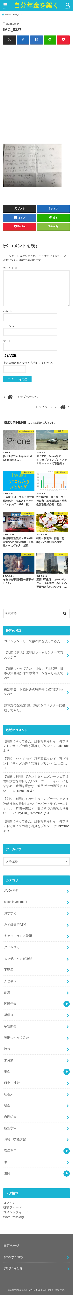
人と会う (10, 981)
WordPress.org (13, 1217)
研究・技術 (12, 1082)
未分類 (8, 1060)
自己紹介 (10, 1116)
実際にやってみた (16, 1037)
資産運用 (10, 1150)
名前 (7, 311)
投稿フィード (12, 1207)
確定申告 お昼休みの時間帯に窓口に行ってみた (33, 692)
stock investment (15, 901)
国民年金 (10, 1003)
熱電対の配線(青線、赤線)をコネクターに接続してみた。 (34, 708)
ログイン (9, 1202)
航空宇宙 (10, 1128)
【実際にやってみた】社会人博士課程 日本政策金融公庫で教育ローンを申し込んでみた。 (33, 673)
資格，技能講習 (15, 1139)
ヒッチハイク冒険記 (18, 958)
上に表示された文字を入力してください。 (29, 362)
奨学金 (8, 1015)
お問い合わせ (13, 1268)
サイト (7, 340)
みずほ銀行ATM (15, 924)
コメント (10, 268)
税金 (7, 1105)
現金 (7, 1071)
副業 (7, 992)
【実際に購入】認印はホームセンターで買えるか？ (33, 654)
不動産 (8, 969)
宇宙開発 (10, 1026)
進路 (7, 1173)
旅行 (7, 1049)
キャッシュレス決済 (18, 935)
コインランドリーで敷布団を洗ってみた (32, 641)
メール (9, 325)
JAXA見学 (11, 890)
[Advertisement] (36, 94)
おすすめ (10, 913)
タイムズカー (13, 947)
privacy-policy (13, 1257)
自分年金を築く (36, 5)
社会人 (8, 1094)
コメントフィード (15, 1212)
